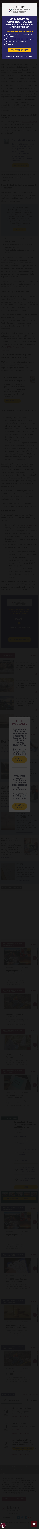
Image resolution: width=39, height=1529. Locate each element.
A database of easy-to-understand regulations (19, 35)
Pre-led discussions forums (16, 41)
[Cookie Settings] (3, 1525)
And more (9, 44)
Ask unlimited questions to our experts (20, 39)
